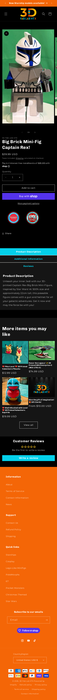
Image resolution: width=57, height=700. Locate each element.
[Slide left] (22, 132)
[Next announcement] (51, 3)
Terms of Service (15, 491)
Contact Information (17, 497)
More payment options (28, 203)
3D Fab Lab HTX (26, 681)
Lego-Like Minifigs (16, 568)
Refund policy (26, 685)
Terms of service (21, 689)
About (9, 484)
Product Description (28, 251)
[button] (6, 14)
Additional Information (28, 258)
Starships (11, 554)
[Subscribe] (46, 620)
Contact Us (12, 523)
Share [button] (8, 233)
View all (28, 425)
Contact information (30, 694)
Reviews (28, 266)
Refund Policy (13, 529)
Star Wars (11, 601)
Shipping (20, 158)
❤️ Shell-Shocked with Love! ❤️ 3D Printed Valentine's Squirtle (15, 410)
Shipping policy (39, 689)
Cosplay (10, 561)
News (9, 504)
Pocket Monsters (15, 588)
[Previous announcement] (5, 3)
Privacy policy (41, 685)
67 (7, 581)
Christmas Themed (16, 594)
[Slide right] (35, 132)
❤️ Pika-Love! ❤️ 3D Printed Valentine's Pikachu (14, 368)
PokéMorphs (13, 574)
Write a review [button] (28, 458)
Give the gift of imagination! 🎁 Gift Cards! (41, 401)
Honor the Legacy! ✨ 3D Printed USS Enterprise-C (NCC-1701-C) (40, 365)
